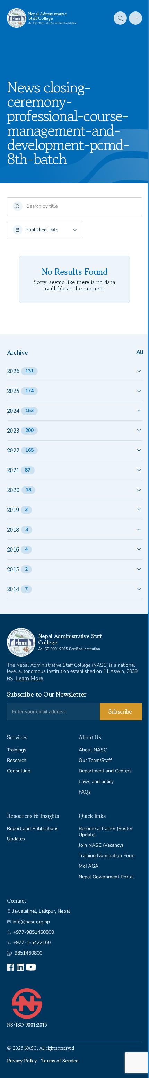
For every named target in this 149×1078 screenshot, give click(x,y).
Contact (16, 900)
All (139, 352)
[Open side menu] (135, 18)
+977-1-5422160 (32, 943)
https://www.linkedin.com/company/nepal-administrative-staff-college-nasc (20, 967)
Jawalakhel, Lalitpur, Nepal (41, 911)
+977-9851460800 (33, 932)
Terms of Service (60, 1060)
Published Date (41, 230)
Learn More (29, 678)
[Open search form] (120, 18)
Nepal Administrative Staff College (47, 16)
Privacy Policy (22, 1060)
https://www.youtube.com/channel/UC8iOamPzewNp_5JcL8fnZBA (31, 967)
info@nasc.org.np (31, 922)
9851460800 (28, 953)
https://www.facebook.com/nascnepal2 (10, 967)
